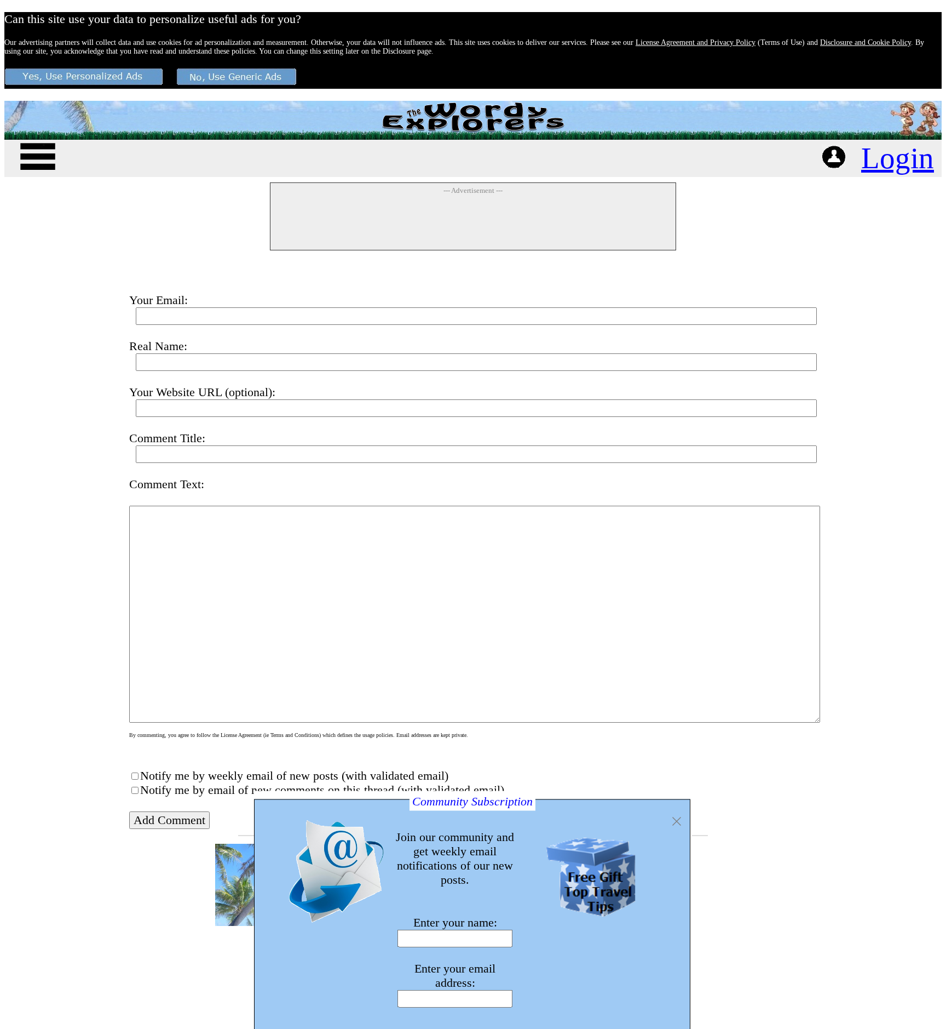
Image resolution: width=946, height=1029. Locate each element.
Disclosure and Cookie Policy (865, 42)
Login (897, 158)
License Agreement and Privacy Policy (695, 42)
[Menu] (38, 155)
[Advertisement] (473, 222)
